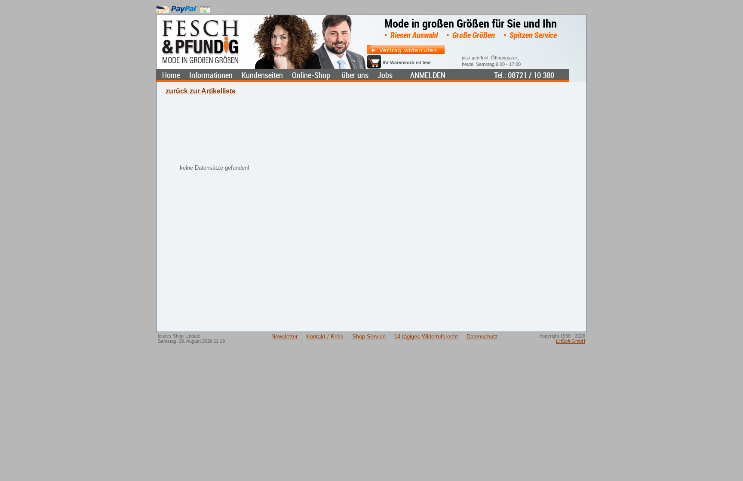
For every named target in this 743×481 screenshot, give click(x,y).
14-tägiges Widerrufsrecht (426, 336)
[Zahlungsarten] (183, 7)
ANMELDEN (427, 75)
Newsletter (284, 336)
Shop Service (369, 336)
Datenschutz (482, 336)
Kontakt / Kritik (325, 336)
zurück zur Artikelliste (201, 91)
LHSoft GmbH (570, 341)
